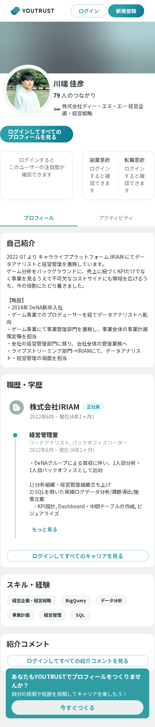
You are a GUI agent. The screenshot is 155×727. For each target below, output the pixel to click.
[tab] (39, 217)
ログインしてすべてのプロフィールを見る (34, 134)
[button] (77, 47)
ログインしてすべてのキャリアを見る (77, 556)
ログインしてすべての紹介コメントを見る (78, 660)
